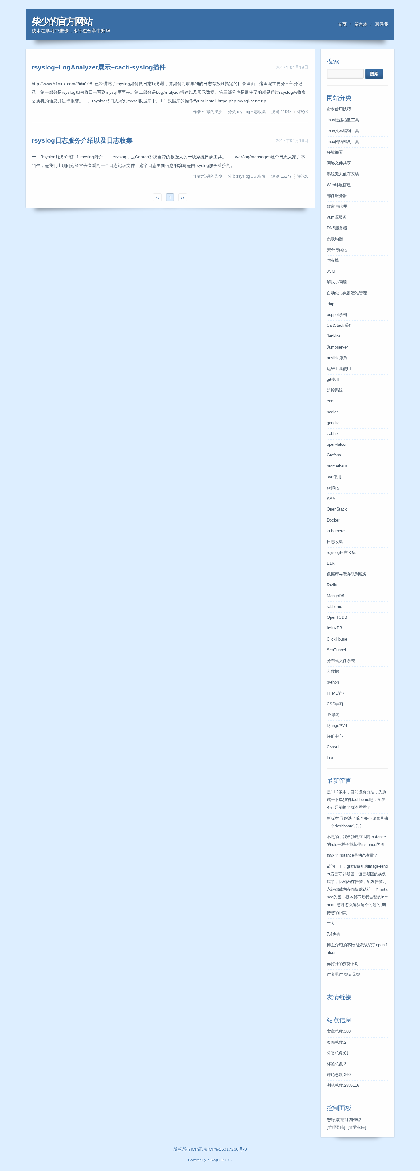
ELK (331, 563)
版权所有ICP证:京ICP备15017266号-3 (210, 1149)
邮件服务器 (337, 196)
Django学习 (337, 725)
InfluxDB (334, 628)
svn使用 (334, 477)
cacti (331, 401)
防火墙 (333, 260)
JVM (331, 271)
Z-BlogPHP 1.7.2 (219, 1160)
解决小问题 (337, 282)
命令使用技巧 (339, 109)
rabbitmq (334, 607)
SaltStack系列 (339, 325)
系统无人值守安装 (343, 174)
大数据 (333, 671)
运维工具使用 (339, 369)
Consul (333, 747)
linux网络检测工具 (343, 142)
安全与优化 (337, 250)
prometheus (337, 466)
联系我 (381, 24)
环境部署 (335, 152)
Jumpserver (337, 347)
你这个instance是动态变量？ (352, 855)
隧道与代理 (337, 206)
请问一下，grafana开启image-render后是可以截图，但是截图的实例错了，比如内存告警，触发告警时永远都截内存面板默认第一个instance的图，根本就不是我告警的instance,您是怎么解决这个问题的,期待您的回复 (357, 889)
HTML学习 (336, 693)
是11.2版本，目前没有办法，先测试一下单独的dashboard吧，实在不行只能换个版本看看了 (356, 800)
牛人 (331, 923)
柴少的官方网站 (62, 21)
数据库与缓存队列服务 (347, 574)
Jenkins (334, 336)
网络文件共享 (339, 163)
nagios (333, 412)
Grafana (334, 455)
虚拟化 (333, 488)
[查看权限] (357, 1127)
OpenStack (337, 509)
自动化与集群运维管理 (347, 293)
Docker (333, 520)
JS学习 (333, 715)
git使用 (333, 379)
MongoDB (335, 596)
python (333, 682)
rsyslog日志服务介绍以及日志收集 (82, 140)
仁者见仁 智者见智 (343, 974)
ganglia (333, 423)
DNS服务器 (337, 228)
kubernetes (337, 531)
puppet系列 (337, 315)
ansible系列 (337, 358)
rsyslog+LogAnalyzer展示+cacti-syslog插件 (99, 67)
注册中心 (335, 736)
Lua (330, 758)
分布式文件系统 (341, 661)
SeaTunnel (336, 650)
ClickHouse (337, 639)
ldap (330, 304)
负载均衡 (335, 239)
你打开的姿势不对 (343, 964)
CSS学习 (335, 704)
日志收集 (335, 542)
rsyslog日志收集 (341, 552)
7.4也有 (333, 934)
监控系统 (335, 390)
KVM (331, 498)
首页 (342, 24)
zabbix (333, 434)
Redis (332, 585)
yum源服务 (337, 217)
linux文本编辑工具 (343, 131)
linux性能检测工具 (343, 120)
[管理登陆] (336, 1127)
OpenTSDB (337, 617)
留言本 (361, 24)
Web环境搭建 (339, 185)
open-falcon (337, 444)
